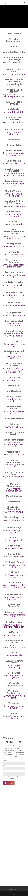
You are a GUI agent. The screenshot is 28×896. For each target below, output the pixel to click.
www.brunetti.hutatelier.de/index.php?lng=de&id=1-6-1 (14, 369)
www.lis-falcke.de (14, 426)
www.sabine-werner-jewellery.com (14, 598)
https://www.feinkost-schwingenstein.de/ (14, 625)
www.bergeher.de (14, 540)
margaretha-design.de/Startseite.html (14, 444)
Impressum (16, 888)
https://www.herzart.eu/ (14, 344)
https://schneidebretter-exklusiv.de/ (14, 154)
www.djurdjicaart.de (14, 246)
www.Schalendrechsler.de (14, 615)
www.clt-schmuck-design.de (14, 194)
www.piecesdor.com (14, 556)
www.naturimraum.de (14, 477)
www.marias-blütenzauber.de (14, 489)
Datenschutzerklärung (19, 776)
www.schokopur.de (14, 175)
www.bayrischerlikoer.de (14, 123)
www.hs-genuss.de (14, 335)
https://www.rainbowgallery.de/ (14, 717)
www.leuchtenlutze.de (14, 520)
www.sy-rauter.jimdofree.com (14, 646)
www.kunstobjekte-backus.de (14, 412)
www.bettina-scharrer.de (14, 133)
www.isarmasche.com (14, 380)
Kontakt (10, 888)
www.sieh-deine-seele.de (14, 400)
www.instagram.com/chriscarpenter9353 (14, 95)
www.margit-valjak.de (14, 454)
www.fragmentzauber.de (14, 275)
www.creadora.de (14, 224)
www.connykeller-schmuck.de (14, 215)
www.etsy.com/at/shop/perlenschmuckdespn (14, 587)
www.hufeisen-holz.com (14, 356)
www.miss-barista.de (14, 511)
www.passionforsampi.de (14, 565)
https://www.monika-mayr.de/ (14, 531)
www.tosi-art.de (14, 655)
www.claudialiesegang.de (14, 184)
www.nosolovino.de (14, 548)
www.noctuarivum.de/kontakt (14, 696)
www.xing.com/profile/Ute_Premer (14, 676)
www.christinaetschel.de (14, 285)
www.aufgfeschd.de (14, 111)
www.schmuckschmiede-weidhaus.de (14, 237)
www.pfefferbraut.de (14, 205)
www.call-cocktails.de (14, 163)
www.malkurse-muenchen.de (14, 324)
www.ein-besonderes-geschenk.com (14, 265)
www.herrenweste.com (14, 306)
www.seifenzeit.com (14, 634)
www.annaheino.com (14, 74)
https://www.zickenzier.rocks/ (14, 706)
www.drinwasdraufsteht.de (14, 296)
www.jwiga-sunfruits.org (14, 666)
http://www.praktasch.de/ (14, 576)
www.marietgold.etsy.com (14, 465)
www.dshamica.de (14, 254)
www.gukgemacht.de (14, 315)
